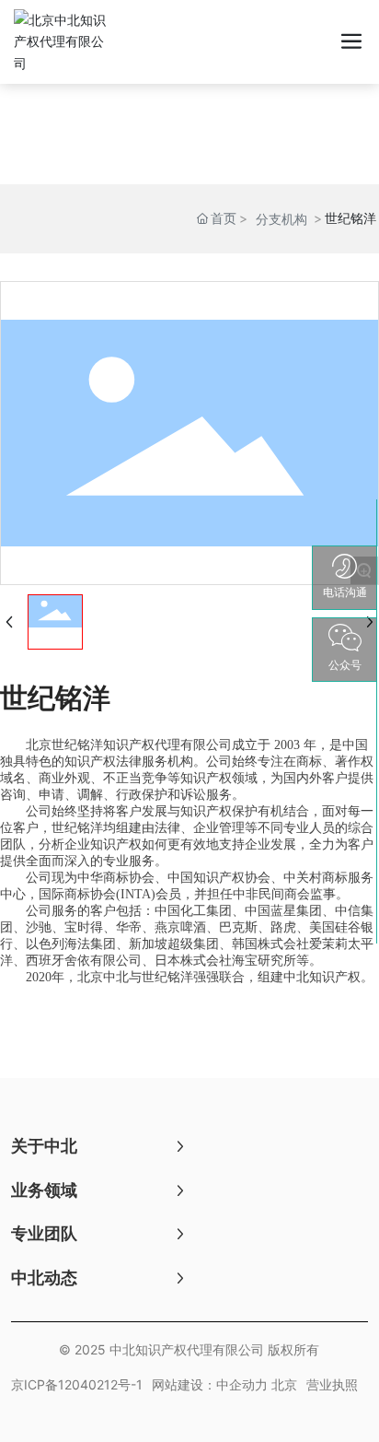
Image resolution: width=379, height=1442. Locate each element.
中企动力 (242, 1384)
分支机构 (281, 219)
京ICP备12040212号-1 (77, 1384)
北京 (284, 1384)
